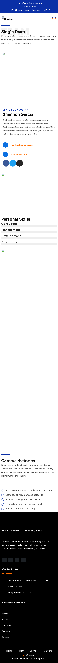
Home (5, 613)
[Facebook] (6, 163)
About (5, 619)
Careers (6, 631)
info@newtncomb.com (30, 3)
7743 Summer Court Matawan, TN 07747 (30, 10)
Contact (6, 637)
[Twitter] (12, 163)
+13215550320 (30, 6)
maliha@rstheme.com (22, 145)
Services (6, 625)
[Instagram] (19, 163)
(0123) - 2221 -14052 (21, 154)
